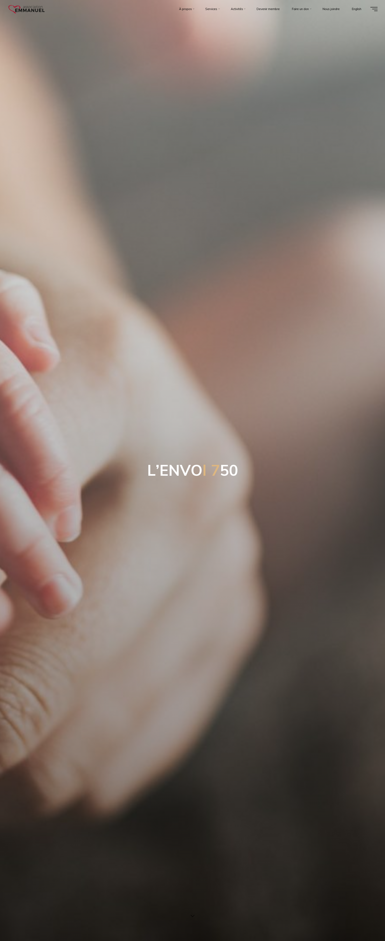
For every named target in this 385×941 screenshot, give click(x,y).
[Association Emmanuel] (27, 9)
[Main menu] (374, 9)
